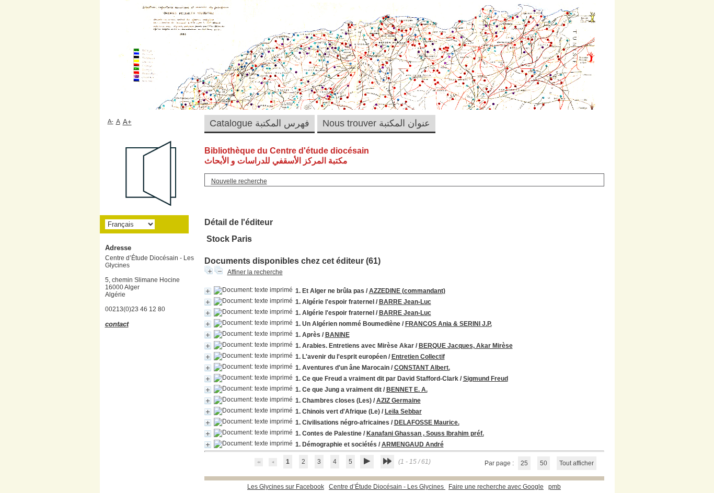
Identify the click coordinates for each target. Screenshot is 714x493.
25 (524, 463)
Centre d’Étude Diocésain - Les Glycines (387, 486)
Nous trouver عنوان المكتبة (376, 123)
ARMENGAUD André (413, 444)
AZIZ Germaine (398, 400)
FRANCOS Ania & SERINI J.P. (448, 323)
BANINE (337, 334)
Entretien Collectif (418, 356)
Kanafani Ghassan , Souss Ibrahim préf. (425, 433)
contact (117, 324)
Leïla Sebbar (403, 411)
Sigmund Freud (485, 378)
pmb (554, 486)
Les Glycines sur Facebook (285, 486)
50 (543, 463)
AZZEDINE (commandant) (407, 291)
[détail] (207, 291)
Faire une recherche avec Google (496, 486)
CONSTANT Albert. (422, 367)
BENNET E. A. (407, 389)
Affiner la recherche (255, 272)
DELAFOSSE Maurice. (426, 422)
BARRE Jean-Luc (405, 302)
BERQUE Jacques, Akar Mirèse (466, 345)
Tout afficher (576, 463)
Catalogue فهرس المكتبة (259, 123)
